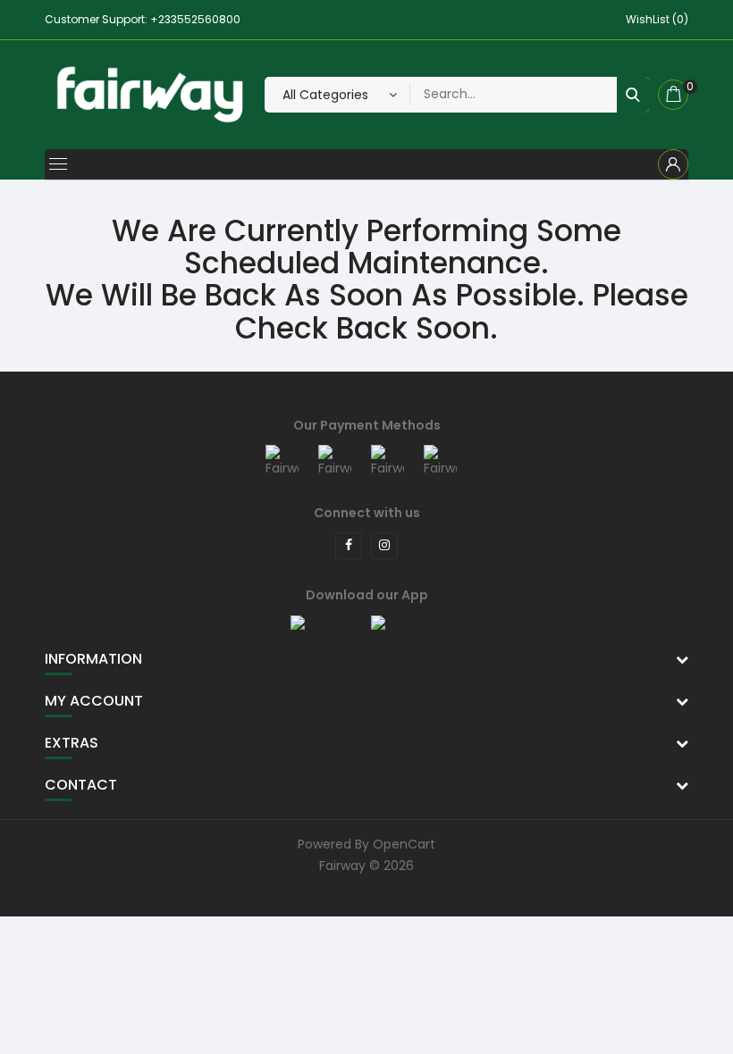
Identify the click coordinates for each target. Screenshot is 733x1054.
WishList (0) (657, 19)
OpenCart (404, 844)
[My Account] (673, 164)
